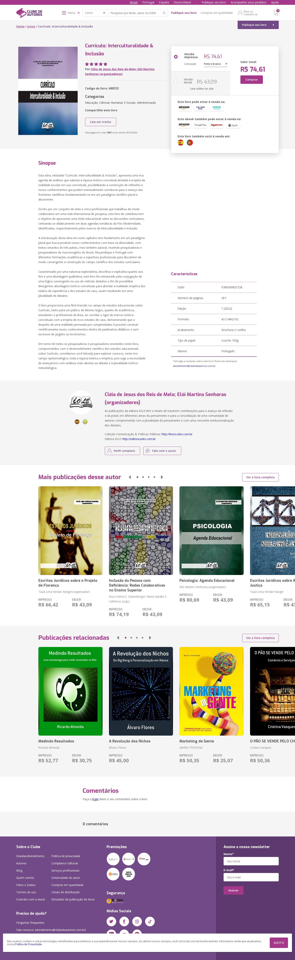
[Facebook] (124, 921)
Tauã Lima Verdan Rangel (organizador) (64, 592)
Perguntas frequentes (30, 923)
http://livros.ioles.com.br (177, 434)
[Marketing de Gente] (211, 691)
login (95, 799)
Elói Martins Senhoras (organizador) (202, 587)
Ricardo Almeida (48, 747)
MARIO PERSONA (190, 747)
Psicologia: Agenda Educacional (207, 580)
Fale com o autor (164, 451)
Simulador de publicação (73, 899)
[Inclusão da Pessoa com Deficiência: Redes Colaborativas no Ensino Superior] (141, 530)
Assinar (233, 890)
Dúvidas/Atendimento (30, 856)
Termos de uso (26, 892)
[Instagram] (137, 921)
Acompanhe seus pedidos (248, 2)
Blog (19, 870)
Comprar (251, 79)
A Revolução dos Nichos (130, 741)
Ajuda (275, 2)
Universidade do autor (65, 878)
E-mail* (229, 870)
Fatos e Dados (26, 885)
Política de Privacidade (28, 944)
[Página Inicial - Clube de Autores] (29, 13)
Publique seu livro (214, 2)
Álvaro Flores (117, 747)
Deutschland (182, 2)
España (164, 2)
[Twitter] (111, 921)
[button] (130, 477)
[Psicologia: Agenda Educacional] (211, 530)
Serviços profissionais (65, 870)
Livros (31, 26)
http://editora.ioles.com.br (139, 439)
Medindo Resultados (56, 741)
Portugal (148, 2)
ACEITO (279, 943)
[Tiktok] (150, 921)
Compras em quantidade (217, 13)
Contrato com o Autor (30, 899)
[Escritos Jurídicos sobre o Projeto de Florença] (70, 530)
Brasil (133, 2)
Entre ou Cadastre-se (250, 13)
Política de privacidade (65, 856)
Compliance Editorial (64, 863)
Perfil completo (124, 451)
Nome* (229, 854)
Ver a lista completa (260, 477)
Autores (21, 863)
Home (20, 26)
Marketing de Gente (196, 741)
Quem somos (25, 878)
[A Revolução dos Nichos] (141, 691)
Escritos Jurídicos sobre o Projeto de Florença (67, 583)
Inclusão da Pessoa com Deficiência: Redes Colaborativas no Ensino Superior (137, 585)
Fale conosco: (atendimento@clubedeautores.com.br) (51, 930)
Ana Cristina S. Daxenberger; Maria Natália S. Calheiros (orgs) (138, 599)
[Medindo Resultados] (70, 691)
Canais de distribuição (65, 892)
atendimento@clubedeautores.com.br (194, 365)
